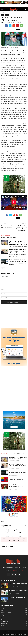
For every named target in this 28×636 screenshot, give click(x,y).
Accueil (2, 12)
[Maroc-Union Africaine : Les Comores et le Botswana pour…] (4, 585)
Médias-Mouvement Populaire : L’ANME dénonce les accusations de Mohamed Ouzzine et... (17, 466)
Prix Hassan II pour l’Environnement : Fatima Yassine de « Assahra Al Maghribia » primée (21, 228)
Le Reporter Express (6, 22)
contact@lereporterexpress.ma (16, 570)
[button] (26, 9)
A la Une (2, 15)
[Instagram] (12, 574)
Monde (2, 619)
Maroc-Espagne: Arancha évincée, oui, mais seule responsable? (7, 227)
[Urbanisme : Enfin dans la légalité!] (4, 599)
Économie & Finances (6, 612)
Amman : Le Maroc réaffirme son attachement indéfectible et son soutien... (16, 486)
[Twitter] (16, 574)
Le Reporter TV (4, 621)
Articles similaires (5, 235)
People (2, 625)
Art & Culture (4, 623)
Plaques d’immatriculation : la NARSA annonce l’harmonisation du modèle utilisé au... (18, 473)
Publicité (7, 631)
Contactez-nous (20, 631)
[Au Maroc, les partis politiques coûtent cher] (4, 592)
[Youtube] (19, 574)
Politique (6, 15)
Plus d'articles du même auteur (8, 237)
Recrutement (12, 631)
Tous (14, 453)
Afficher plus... (13, 492)
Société (2, 610)
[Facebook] (8, 574)
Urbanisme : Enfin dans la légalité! (17, 597)
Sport (2, 617)
